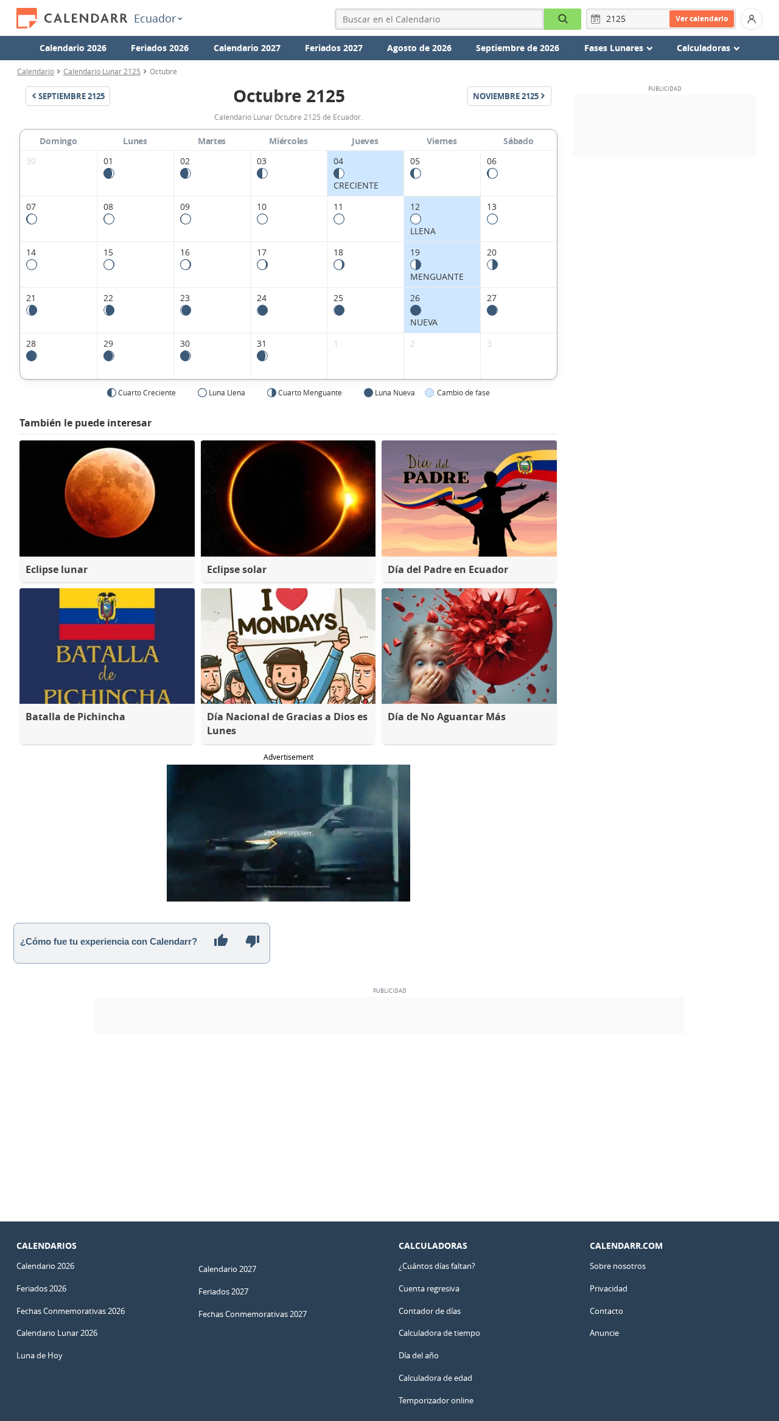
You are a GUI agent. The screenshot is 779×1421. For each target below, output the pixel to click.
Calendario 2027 (247, 48)
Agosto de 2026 (419, 48)
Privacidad (608, 1288)
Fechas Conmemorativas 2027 (252, 1313)
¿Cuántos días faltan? (437, 1265)
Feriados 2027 (334, 48)
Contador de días (430, 1310)
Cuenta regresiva (429, 1288)
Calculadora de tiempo (439, 1332)
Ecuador (155, 18)
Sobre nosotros (618, 1265)
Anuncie (604, 1332)
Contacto (606, 1310)
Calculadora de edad (435, 1377)
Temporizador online (436, 1400)
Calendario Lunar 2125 (102, 71)
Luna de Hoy (39, 1355)
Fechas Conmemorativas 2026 (70, 1310)
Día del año (419, 1355)
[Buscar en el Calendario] (562, 19)
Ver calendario (702, 18)
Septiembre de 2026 (517, 48)
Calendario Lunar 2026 (56, 1332)
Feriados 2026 (160, 48)
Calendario (35, 71)
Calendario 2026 (73, 48)
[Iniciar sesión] (752, 19)
